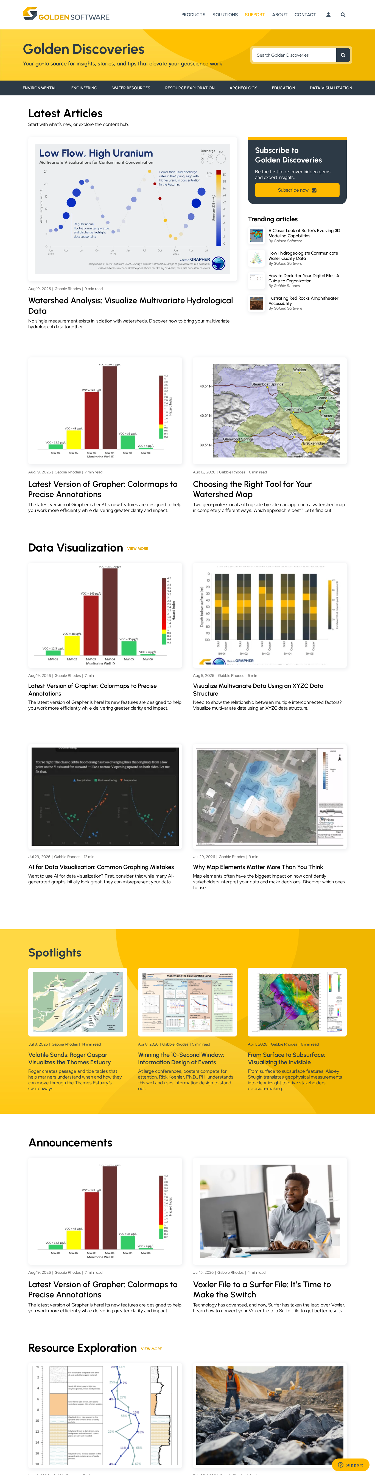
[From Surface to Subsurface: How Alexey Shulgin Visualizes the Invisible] (297, 975)
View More (137, 548)
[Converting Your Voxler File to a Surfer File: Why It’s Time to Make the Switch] (270, 1167)
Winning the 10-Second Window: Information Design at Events (181, 1058)
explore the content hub (103, 124)
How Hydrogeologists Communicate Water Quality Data (303, 255)
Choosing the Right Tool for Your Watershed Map (252, 489)
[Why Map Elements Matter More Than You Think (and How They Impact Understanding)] (269, 750)
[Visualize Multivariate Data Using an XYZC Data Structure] (269, 569)
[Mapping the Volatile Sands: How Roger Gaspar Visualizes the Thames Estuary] (78, 975)
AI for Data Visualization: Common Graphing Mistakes (101, 867)
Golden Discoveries (84, 48)
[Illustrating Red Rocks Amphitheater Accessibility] (256, 300)
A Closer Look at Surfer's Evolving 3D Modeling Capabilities (304, 233)
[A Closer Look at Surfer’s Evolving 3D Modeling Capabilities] (256, 232)
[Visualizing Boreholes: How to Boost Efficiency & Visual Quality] (105, 1369)
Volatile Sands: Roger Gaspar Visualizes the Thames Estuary (69, 1058)
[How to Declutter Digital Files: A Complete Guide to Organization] (256, 277)
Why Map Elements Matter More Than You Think (258, 867)
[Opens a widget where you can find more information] (351, 1465)
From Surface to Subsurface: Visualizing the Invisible (286, 1058)
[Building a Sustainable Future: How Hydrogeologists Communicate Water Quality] (256, 255)
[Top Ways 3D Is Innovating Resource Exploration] (269, 1369)
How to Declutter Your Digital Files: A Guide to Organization (303, 278)
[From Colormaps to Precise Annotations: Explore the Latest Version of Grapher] (105, 367)
